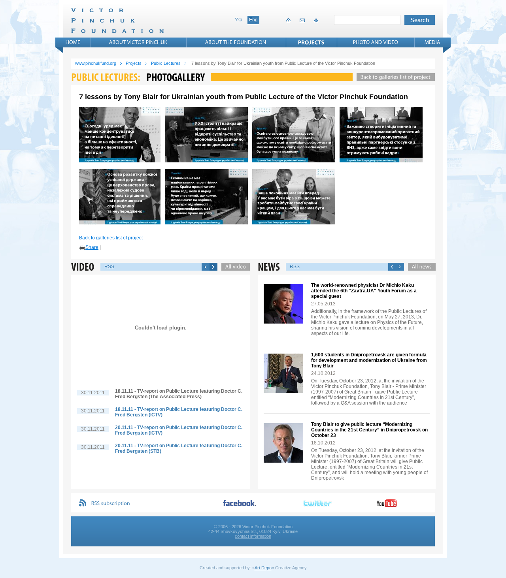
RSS (109, 266)
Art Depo (263, 567)
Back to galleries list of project (111, 238)
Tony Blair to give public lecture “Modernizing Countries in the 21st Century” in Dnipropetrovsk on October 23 (369, 430)
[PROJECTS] (311, 42)
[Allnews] (420, 267)
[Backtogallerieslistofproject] (394, 77)
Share (91, 247)
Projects (134, 63)
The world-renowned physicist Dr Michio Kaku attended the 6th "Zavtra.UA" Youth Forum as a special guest (364, 290)
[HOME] (73, 42)
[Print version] (82, 248)
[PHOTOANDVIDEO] (375, 42)
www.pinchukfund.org (95, 63)
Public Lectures (166, 63)
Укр (238, 20)
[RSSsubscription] (110, 503)
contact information (253, 536)
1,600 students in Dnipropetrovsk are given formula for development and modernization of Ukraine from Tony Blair (369, 360)
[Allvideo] (233, 267)
